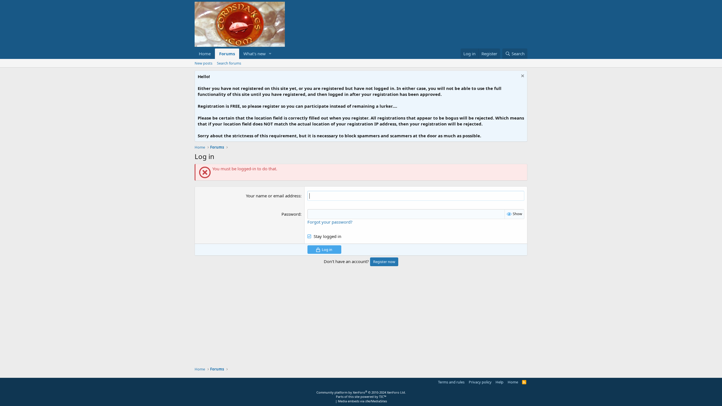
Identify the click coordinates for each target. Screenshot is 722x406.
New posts (203, 63)
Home (205, 53)
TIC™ (382, 396)
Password (290, 214)
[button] (270, 53)
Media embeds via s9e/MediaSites (362, 401)
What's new (254, 53)
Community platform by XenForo (361, 392)
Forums (227, 53)
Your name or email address (273, 195)
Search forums (229, 63)
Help (499, 382)
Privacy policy (480, 382)
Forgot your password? (330, 222)
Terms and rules (451, 382)
